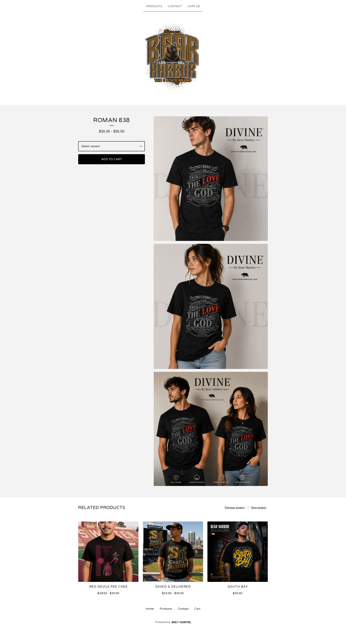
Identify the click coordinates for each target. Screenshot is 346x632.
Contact (175, 6)
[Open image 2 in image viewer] (211, 306)
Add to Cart (111, 159)
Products (154, 6)
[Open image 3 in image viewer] (211, 429)
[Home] (173, 57)
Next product (258, 507)
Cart (197, 609)
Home (150, 609)
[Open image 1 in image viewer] (211, 178)
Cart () (194, 6)
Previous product (235, 507)
